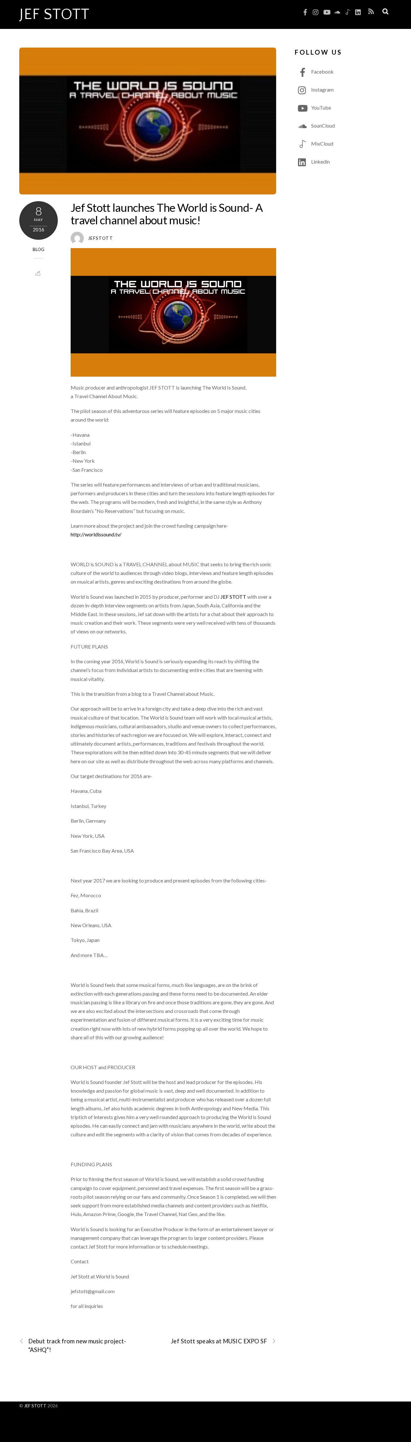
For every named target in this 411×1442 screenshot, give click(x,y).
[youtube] (326, 10)
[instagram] (315, 10)
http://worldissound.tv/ (96, 534)
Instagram (322, 89)
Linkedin (320, 161)
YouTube (320, 107)
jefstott (100, 238)
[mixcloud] (347, 10)
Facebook (322, 71)
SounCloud (322, 125)
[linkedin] (358, 10)
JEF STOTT (233, 597)
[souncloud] (337, 10)
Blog (38, 249)
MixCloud (321, 143)
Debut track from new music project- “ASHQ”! (77, 1345)
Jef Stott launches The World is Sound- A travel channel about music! (167, 214)
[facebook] (305, 10)
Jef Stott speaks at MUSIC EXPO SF (219, 1341)
